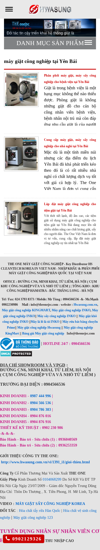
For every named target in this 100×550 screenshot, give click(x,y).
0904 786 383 (41, 410)
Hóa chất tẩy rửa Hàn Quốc (39, 511)
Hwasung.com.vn (85, 304)
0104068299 (52, 479)
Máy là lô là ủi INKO (45, 322)
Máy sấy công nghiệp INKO (56, 316)
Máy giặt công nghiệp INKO (71, 310)
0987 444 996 (40, 396)
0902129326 (26, 538)
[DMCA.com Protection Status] (16, 353)
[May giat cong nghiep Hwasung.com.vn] (50, 9)
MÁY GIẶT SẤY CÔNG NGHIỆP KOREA (50, 504)
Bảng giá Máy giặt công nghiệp (43, 333)
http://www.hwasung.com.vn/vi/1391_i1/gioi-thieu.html (45, 462)
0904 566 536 (40, 403)
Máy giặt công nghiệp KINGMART (26, 310)
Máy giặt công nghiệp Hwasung (39, 327)
